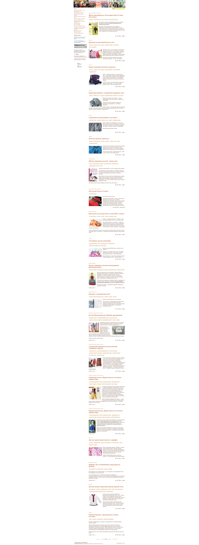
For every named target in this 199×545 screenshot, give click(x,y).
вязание (101, 163)
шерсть (97, 165)
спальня (111, 141)
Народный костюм (77, 11)
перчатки (94, 519)
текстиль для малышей (94, 245)
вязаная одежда (96, 163)
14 (107, 539)
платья (109, 489)
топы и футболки (92, 47)
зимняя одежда (92, 165)
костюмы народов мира (94, 381)
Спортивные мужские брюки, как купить (103, 117)
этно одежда (116, 44)
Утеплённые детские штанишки (100, 241)
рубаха (114, 319)
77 (117, 539)
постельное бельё (92, 193)
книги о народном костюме (105, 381)
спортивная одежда (109, 44)
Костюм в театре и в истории (79, 18)
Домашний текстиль (78, 30)
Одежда (75, 15)
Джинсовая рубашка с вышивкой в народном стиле (106, 93)
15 (109, 539)
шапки (90, 163)
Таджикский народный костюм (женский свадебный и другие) (103, 347)
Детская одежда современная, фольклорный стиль (106, 486)
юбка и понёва (114, 384)
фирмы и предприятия (109, 519)
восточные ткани (92, 355)
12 (104, 539)
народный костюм (112, 269)
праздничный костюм (107, 319)
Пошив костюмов (77, 31)
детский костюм (115, 163)
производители (92, 469)
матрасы (106, 469)
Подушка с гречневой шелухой (99, 294)
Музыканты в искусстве (78, 49)
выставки (91, 19)
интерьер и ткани (113, 216)
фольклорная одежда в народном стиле (97, 491)
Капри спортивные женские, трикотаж (102, 67)
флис (99, 243)
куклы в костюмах (93, 269)
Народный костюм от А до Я (79, 10)
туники (113, 489)
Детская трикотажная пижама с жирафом (103, 440)
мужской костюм (92, 120)
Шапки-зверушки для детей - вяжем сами (103, 161)
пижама (90, 141)
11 (102, 539)
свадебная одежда (116, 353)
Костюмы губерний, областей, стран (79, 17)
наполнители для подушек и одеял (96, 296)
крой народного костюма (103, 269)
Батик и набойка (77, 24)
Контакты (81, 6)
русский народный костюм (103, 317)
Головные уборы (77, 23)
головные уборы (107, 163)
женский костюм (97, 19)
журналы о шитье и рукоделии (95, 319)
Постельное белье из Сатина (98, 191)
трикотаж (95, 44)
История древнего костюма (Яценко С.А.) (79, 22)
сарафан (118, 319)
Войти (75, 8)
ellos (99, 44)
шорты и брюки (116, 69)
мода (102, 19)
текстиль (91, 44)
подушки (106, 296)
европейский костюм (115, 417)
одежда (102, 44)
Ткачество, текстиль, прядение (80, 27)
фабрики (110, 469)
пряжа (90, 519)
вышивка (115, 95)
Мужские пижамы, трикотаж (99, 138)
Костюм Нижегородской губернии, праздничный (105, 315)
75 (113, 539)
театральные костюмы (113, 19)
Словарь (86, 6)
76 (115, 539)
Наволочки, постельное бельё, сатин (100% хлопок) (106, 213)
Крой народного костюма (79, 12)
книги (101, 165)
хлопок (98, 216)
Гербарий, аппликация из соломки (79, 29)
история (106, 19)
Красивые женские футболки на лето (101, 42)
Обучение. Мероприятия (78, 33)
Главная (76, 6)
